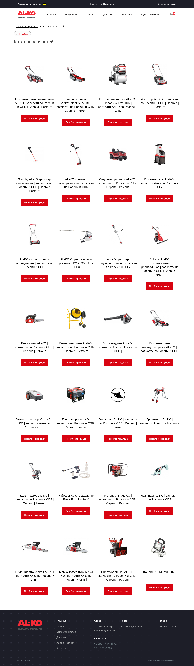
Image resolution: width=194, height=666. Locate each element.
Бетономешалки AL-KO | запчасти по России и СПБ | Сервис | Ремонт (76, 347)
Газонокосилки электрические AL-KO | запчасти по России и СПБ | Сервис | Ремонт (76, 104)
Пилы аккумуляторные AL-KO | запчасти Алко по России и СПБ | (76, 575)
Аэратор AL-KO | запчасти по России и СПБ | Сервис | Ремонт (159, 102)
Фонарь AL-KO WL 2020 (159, 571)
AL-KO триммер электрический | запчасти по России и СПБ (76, 183)
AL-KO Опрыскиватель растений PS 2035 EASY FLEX (76, 263)
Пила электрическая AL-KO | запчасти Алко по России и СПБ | (34, 575)
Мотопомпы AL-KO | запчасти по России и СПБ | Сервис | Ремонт (117, 499)
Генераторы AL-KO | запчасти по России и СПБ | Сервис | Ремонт (76, 423)
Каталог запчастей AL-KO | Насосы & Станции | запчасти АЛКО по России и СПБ (117, 104)
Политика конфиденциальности (162, 660)
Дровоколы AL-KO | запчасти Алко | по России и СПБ (159, 423)
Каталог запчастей (66, 632)
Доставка (108, 14)
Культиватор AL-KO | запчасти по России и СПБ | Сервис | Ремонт (34, 499)
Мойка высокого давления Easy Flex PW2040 (76, 497)
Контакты (127, 14)
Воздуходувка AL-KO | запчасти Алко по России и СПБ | (118, 347)
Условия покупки (65, 643)
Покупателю (71, 14)
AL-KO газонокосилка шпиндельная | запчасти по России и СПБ (34, 263)
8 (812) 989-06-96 (150, 14)
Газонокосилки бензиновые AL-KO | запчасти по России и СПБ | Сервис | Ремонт (34, 102)
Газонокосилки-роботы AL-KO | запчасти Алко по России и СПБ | (34, 423)
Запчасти (52, 14)
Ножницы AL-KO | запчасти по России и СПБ (160, 497)
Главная (60, 627)
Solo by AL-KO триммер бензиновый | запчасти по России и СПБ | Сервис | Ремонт (34, 185)
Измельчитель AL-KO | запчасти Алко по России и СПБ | (159, 183)
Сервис (91, 14)
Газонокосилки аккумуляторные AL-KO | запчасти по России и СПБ (159, 347)
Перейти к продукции (34, 118)
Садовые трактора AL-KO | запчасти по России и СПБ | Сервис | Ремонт (117, 183)
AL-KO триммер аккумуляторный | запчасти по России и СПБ (118, 263)
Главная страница (27, 26)
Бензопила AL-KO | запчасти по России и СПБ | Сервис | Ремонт (34, 347)
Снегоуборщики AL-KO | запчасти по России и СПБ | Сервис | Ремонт (117, 575)
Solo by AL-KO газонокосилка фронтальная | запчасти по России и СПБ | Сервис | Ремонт (159, 267)
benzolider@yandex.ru (131, 627)
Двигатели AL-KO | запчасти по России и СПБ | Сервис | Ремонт (117, 423)
